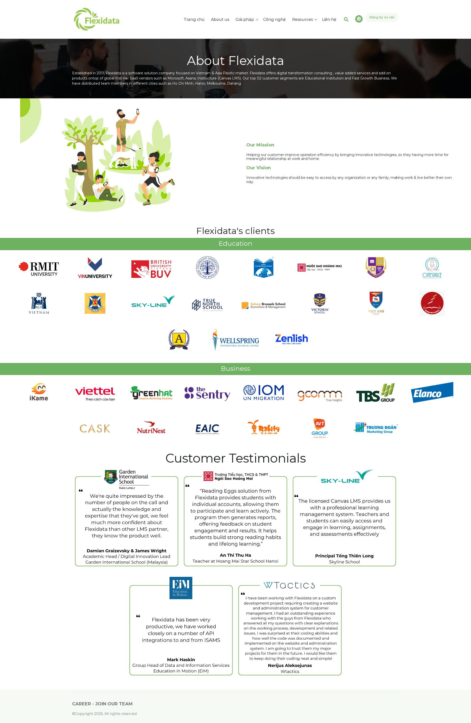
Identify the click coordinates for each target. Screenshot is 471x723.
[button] (248, 19)
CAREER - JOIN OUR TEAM (102, 704)
